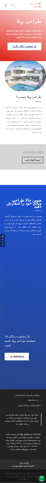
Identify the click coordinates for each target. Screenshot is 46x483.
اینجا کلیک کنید (32, 160)
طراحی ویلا (24, 434)
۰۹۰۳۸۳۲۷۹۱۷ (17, 356)
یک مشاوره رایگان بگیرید (24, 46)
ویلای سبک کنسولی (32, 151)
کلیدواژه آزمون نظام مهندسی (23, 466)
